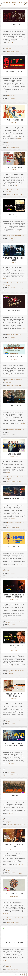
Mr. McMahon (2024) (14, 71)
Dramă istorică (13, 481)
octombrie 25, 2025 (14, 599)
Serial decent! (18, 100)
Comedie (12, 46)
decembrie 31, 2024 (14, 896)
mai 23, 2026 (14, 262)
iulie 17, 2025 (13, 798)
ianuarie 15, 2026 (14, 408)
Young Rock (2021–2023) (14, 120)
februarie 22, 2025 (13, 849)
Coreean (15, 774)
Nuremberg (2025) (14, 454)
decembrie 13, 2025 (14, 456)
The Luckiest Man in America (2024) (14, 695)
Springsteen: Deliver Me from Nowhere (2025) (14, 596)
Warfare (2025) (14, 795)
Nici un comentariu (11, 49)
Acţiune (8, 235)
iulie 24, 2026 (13, 216)
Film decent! (16, 51)
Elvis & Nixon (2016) (14, 24)
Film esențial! (16, 527)
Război (24, 774)
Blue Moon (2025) (14, 405)
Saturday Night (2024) (14, 894)
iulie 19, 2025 (13, 747)
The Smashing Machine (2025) (13, 647)
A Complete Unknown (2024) (14, 845)
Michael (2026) (14, 310)
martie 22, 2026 (14, 359)
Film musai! (16, 194)
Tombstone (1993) (14, 214)
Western (20, 240)
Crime (12, 379)
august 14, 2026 (14, 26)
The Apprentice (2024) (14, 942)
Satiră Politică (21, 288)
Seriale (13, 95)
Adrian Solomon (9, 48)
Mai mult (10, 42)
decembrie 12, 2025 (14, 501)
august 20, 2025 (14, 698)
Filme (23, 46)
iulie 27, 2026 (13, 73)
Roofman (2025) (14, 546)
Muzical (20, 194)
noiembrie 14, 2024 (14, 944)
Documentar (9, 95)
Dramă (12, 189)
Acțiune (8, 240)
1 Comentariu (10, 673)
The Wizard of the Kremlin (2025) (14, 259)
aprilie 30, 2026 (14, 312)
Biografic (9, 46)
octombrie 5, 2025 (14, 650)
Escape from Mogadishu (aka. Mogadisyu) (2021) (14, 744)
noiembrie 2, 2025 (14, 548)
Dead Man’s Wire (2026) (14, 357)
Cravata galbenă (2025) (14, 498)
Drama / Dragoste (18, 46)
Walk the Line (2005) (14, 167)
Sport (22, 100)
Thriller (4, 284)
